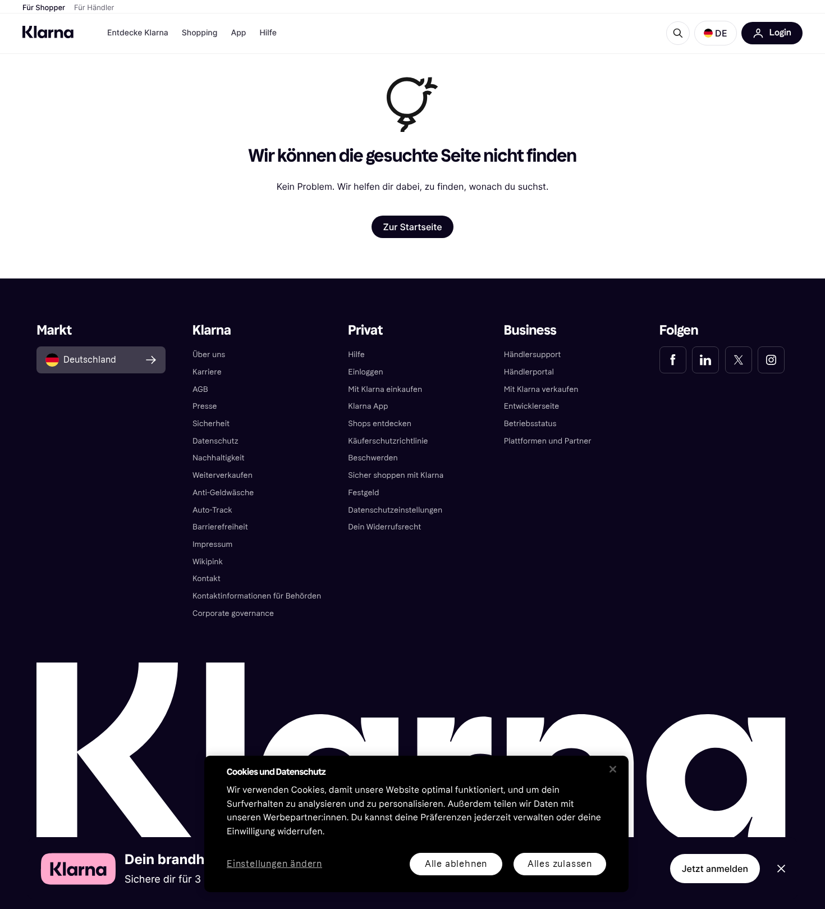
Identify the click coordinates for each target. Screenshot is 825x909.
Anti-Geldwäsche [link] (223, 492)
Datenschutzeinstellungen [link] (395, 510)
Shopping (200, 33)
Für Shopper (43, 7)
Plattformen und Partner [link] (548, 441)
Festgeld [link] (363, 492)
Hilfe (267, 33)
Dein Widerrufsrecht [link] (384, 527)
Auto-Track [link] (212, 510)
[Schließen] (613, 769)
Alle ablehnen (456, 863)
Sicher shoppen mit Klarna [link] (395, 475)
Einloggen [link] (365, 372)
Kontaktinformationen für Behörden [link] (256, 596)
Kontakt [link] (206, 578)
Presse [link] (204, 406)
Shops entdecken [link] (379, 423)
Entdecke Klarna (137, 33)
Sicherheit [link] (211, 423)
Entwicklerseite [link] (532, 406)
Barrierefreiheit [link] (220, 527)
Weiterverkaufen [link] (222, 475)
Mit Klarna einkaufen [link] (385, 389)
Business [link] (530, 330)
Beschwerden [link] (372, 458)
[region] (416, 824)
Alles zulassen (560, 863)
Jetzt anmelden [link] (715, 868)
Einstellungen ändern (274, 864)
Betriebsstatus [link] (530, 423)
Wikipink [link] (207, 562)
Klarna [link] (211, 330)
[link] (672, 359)
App (238, 33)
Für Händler (94, 7)
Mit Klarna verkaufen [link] (541, 389)
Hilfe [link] (356, 354)
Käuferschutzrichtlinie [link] (388, 441)
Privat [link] (365, 330)
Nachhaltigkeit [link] (218, 458)
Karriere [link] (207, 372)
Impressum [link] (212, 544)
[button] (715, 33)
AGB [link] (200, 389)
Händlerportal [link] (529, 372)
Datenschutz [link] (215, 441)
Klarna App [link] (368, 406)
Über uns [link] (208, 354)
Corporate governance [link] (233, 613)
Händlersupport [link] (532, 354)
